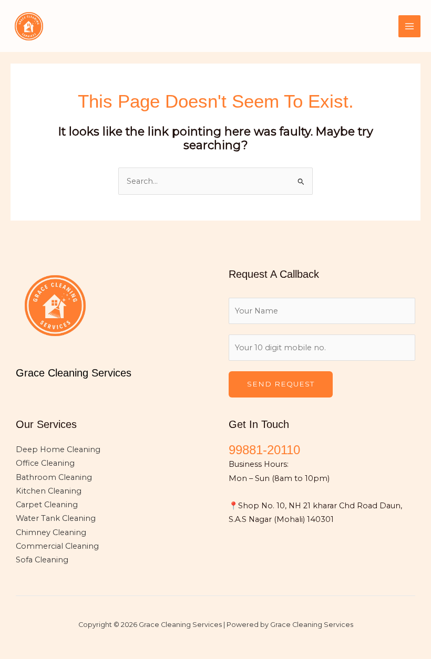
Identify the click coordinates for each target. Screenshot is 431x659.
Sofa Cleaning (42, 559)
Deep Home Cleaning (58, 449)
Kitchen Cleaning (48, 491)
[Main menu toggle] (409, 26)
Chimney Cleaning (51, 532)
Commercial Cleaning (57, 546)
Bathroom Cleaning (54, 477)
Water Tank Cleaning (56, 518)
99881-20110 (264, 450)
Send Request (280, 384)
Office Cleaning (45, 463)
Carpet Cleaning (47, 504)
